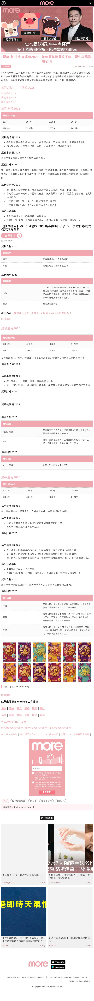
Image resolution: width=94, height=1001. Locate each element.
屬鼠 (3, 708)
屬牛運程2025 (8, 101)
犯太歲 (33, 801)
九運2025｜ (67, 734)
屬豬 (42, 715)
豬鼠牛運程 (46, 801)
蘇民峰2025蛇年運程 (12, 728)
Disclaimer (73, 981)
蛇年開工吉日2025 (29, 734)
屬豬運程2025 (8, 93)
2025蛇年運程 (18, 801)
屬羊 (11, 715)
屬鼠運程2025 (8, 97)
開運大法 (61, 801)
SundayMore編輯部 (9, 883)
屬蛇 (42, 708)
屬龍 (34, 708)
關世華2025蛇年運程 (60, 728)
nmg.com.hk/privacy (43, 777)
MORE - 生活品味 (9, 946)
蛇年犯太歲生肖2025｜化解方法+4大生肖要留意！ (43, 313)
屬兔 (26, 708)
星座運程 (6, 66)
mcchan (52, 946)
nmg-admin (76, 66)
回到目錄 (6, 318)
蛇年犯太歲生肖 (9, 734)
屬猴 (19, 715)
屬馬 (3, 715)
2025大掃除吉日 (50, 734)
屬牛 (11, 708)
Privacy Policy (84, 981)
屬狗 (34, 715)
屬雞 (26, 715)
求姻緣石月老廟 (81, 734)
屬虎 (19, 708)
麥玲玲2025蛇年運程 (36, 728)
